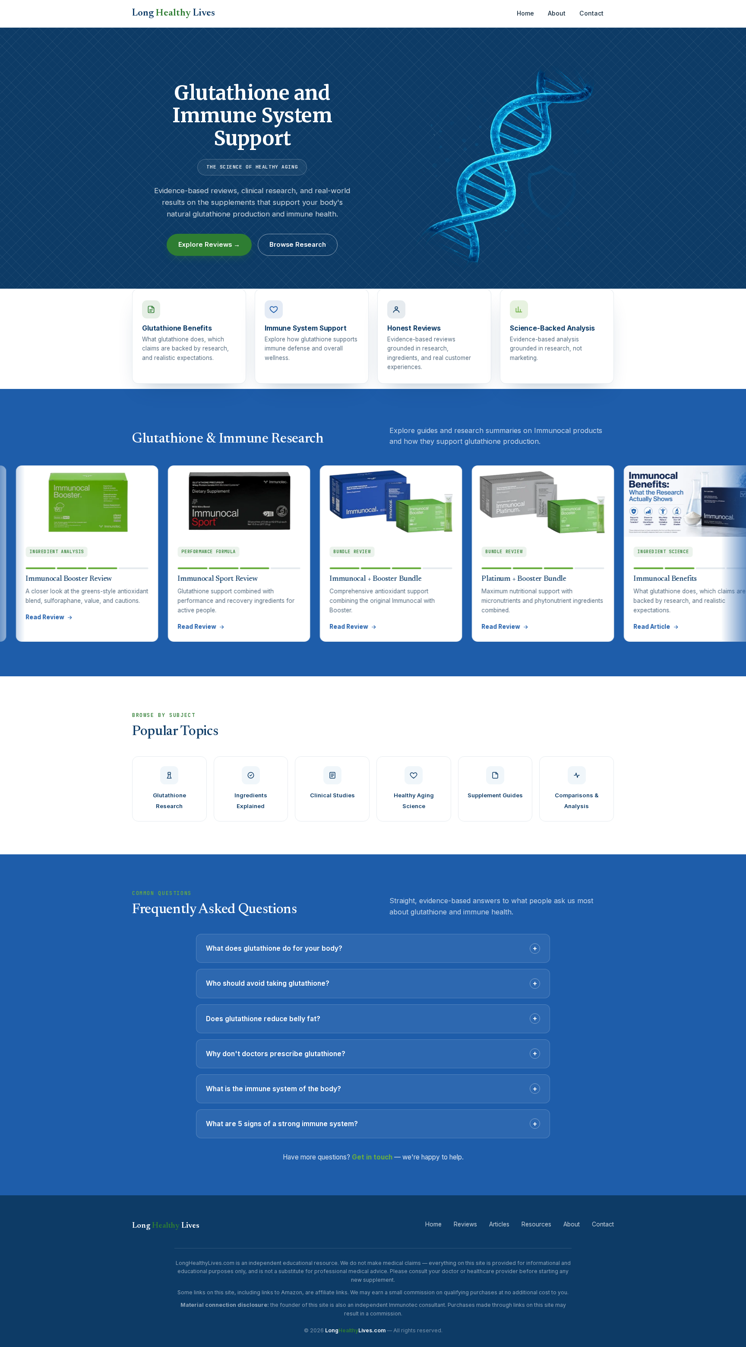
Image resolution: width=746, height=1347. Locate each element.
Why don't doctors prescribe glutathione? (371, 1053)
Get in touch (372, 1157)
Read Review (143, 626)
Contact (591, 13)
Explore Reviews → (209, 244)
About (557, 13)
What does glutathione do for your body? (371, 948)
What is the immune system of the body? (371, 1088)
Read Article (598, 626)
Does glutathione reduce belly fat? (371, 1018)
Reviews (465, 1224)
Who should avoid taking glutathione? (371, 983)
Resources (536, 1224)
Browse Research (297, 244)
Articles (499, 1224)
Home (525, 13)
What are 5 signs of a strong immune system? (371, 1123)
